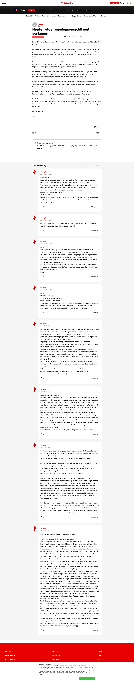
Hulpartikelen (77, 16)
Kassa (22, 10)
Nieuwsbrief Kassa (91, 16)
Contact (103, 16)
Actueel (45, 16)
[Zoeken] (121, 3)
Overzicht (29, 16)
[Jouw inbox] (124, 3)
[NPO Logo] (130, 3)
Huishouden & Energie (52, 36)
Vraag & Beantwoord (59, 16)
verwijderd (44, 172)
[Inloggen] (127, 3)
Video (37, 16)
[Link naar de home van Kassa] (16, 10)
